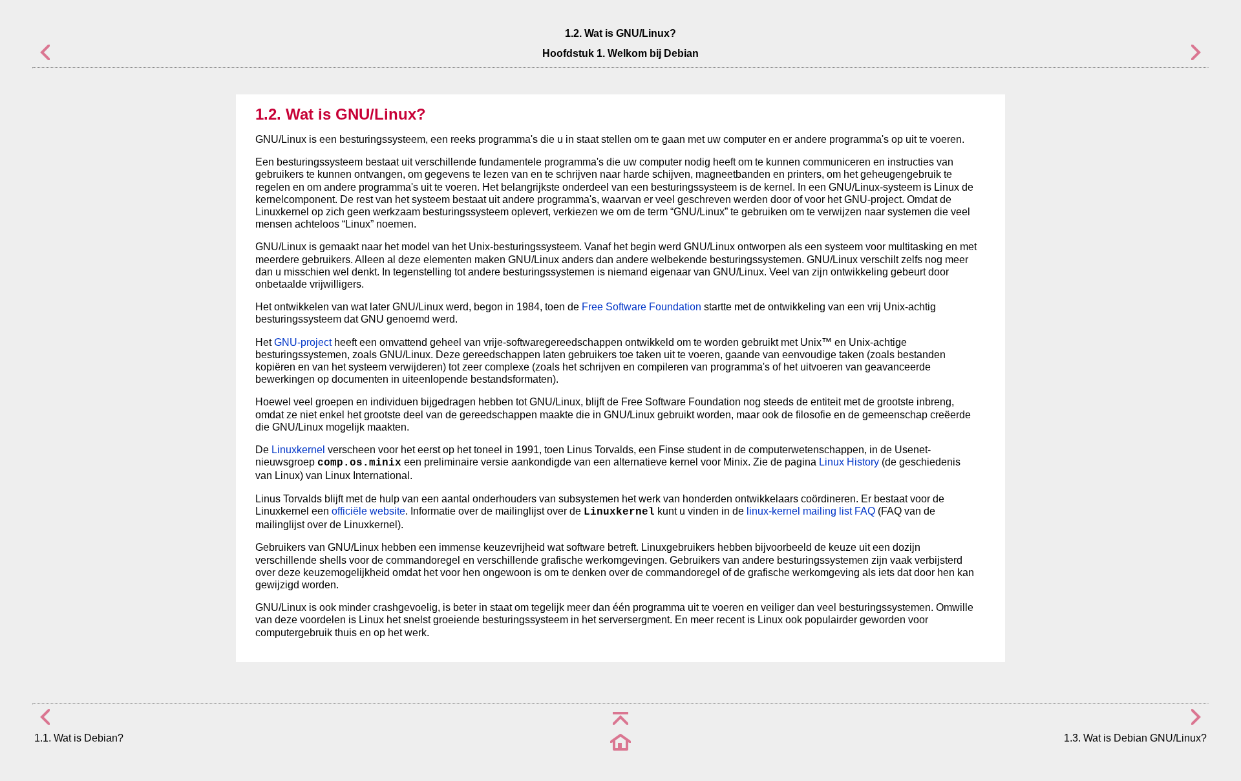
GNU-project (303, 342)
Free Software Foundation (641, 306)
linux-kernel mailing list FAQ (811, 511)
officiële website (368, 511)
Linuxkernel (298, 449)
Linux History (849, 461)
